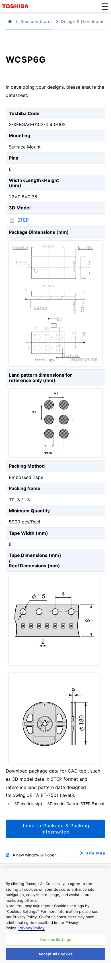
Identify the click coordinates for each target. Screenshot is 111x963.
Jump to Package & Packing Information (55, 829)
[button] (104, 6)
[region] (55, 915)
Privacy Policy (31, 928)
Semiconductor (36, 21)
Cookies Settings (55, 939)
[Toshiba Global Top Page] (16, 6)
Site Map (95, 853)
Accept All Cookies (55, 954)
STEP (23, 220)
